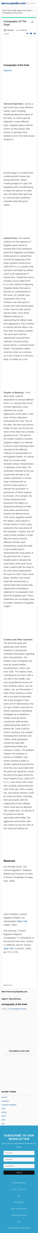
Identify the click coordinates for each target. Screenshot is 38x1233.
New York (22, 921)
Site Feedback (19, 1202)
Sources (8, 70)
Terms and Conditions (19, 1215)
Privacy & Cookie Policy (19, 1208)
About (16, 1009)
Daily (19, 1221)
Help (19, 1195)
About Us (23, 1189)
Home (14, 1189)
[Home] (14, 3)
